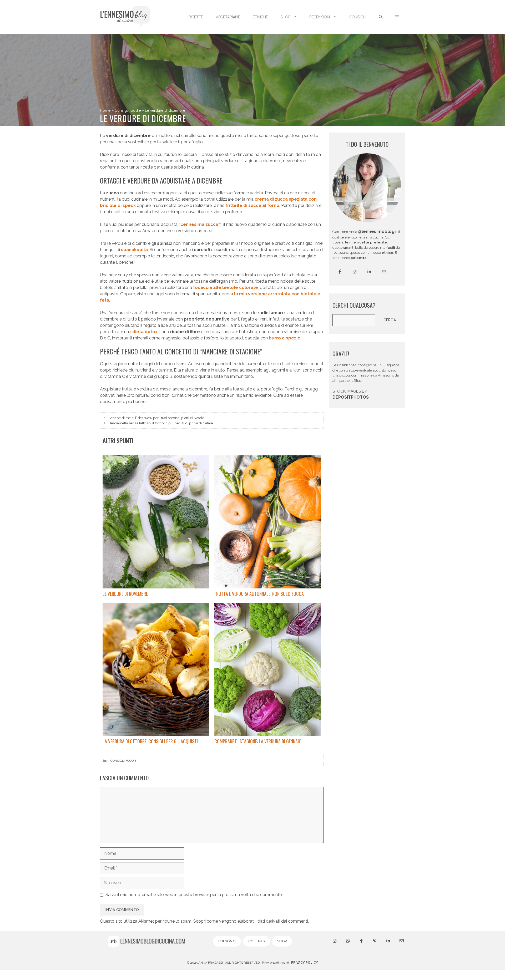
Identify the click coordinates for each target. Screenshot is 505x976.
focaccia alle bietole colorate (225, 287)
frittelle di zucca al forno (252, 205)
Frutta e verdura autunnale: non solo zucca (259, 593)
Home (105, 110)
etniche (260, 17)
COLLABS (256, 941)
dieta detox (145, 331)
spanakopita (134, 249)
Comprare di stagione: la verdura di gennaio (257, 741)
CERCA (389, 320)
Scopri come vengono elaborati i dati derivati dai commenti (250, 921)
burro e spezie (284, 338)
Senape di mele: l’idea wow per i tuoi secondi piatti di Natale (156, 418)
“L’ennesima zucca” (199, 224)
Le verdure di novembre (125, 593)
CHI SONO (227, 941)
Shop (285, 17)
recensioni (320, 17)
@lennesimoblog (376, 231)
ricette (196, 17)
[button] (397, 17)
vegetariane (228, 17)
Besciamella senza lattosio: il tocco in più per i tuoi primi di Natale (161, 423)
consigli (358, 17)
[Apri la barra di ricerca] (380, 17)
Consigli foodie (128, 110)
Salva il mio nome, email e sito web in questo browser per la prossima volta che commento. (194, 894)
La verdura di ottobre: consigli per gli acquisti (150, 741)
